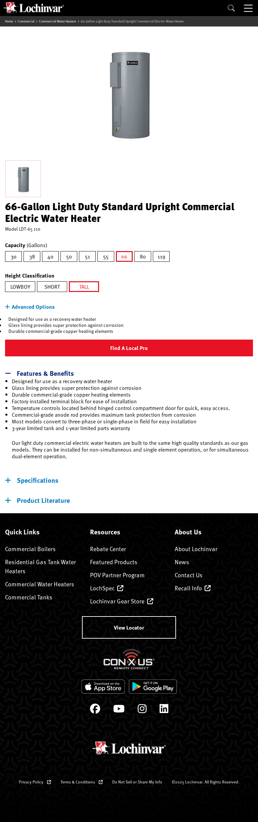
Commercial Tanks (28, 596)
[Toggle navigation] (249, 8)
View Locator (129, 627)
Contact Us (189, 574)
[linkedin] (164, 710)
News (182, 561)
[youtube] (119, 710)
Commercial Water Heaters (57, 21)
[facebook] (95, 710)
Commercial (26, 21)
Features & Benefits (45, 373)
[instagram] (142, 710)
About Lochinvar (196, 548)
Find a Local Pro (129, 348)
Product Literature (43, 500)
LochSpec (102, 587)
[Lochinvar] (33, 7)
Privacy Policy (31, 782)
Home (9, 21)
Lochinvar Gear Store (117, 600)
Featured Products (113, 561)
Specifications (37, 480)
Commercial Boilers (30, 548)
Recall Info (188, 587)
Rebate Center (108, 548)
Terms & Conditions (78, 782)
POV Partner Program (117, 574)
